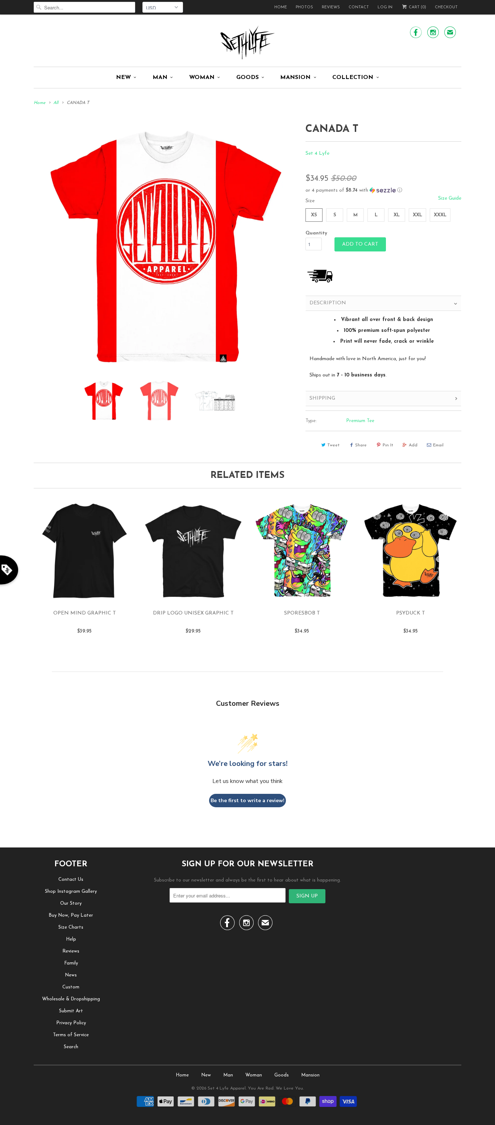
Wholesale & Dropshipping (71, 999)
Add (413, 445)
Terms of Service (71, 1035)
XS (314, 215)
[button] (383, 190)
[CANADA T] (166, 247)
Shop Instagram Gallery (71, 891)
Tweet (333, 445)
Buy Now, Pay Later (71, 915)
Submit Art (71, 1011)
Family (71, 963)
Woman (202, 77)
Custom (70, 987)
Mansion (295, 77)
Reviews (331, 7)
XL (397, 215)
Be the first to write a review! (247, 800)
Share (361, 445)
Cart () (417, 7)
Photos (304, 7)
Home (280, 7)
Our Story (71, 903)
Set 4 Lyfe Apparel (227, 1088)
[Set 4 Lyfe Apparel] (247, 42)
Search (71, 1047)
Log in (385, 7)
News (71, 975)
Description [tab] (327, 303)
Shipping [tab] (322, 398)
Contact (359, 7)
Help (71, 939)
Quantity (316, 233)
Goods (247, 77)
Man (160, 77)
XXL (417, 215)
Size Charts (70, 927)
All (55, 103)
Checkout (446, 7)
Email (438, 445)
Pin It (388, 445)
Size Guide (449, 198)
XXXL (440, 215)
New (123, 77)
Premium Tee (360, 420)
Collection (352, 77)
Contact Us (70, 879)
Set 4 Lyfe (317, 153)
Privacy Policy (71, 1023)
